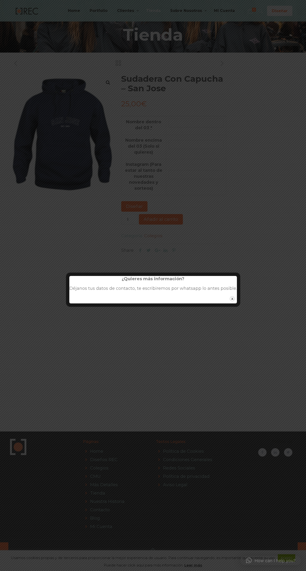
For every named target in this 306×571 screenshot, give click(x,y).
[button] (270, 560)
